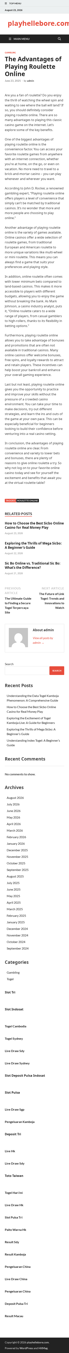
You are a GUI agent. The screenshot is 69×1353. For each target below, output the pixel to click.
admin (30, 80)
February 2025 (16, 915)
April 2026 (14, 824)
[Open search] (59, 38)
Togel (10, 979)
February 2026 (16, 837)
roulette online (27, 500)
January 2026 (16, 843)
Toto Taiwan (14, 1176)
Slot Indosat (14, 1009)
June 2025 (14, 889)
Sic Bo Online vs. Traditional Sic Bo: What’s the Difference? (32, 565)
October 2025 (16, 863)
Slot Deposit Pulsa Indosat (25, 1075)
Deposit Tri (13, 1134)
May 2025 (13, 896)
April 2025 (14, 902)
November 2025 (17, 856)
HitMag (43, 1348)
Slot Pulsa (12, 1092)
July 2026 (13, 804)
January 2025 (16, 922)
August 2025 (15, 876)
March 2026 (15, 830)
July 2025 (13, 883)
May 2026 (13, 817)
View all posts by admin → (43, 640)
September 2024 (18, 948)
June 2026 (14, 811)
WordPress (26, 1348)
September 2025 (18, 869)
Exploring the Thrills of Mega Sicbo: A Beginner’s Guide (33, 545)
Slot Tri (10, 992)
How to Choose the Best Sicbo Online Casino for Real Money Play (34, 525)
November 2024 (17, 935)
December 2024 (17, 928)
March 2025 (15, 909)
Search (9, 664)
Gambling (10, 52)
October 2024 (16, 942)
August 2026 (15, 797)
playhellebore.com (38, 1342)
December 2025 (17, 850)
